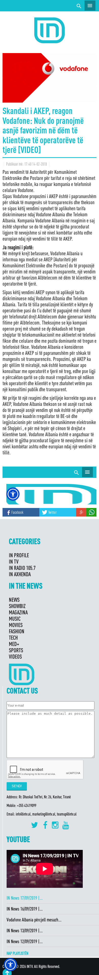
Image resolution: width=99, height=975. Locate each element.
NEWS (14, 599)
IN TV (14, 561)
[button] (10, 964)
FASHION (16, 631)
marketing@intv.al (43, 814)
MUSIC (15, 618)
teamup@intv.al (67, 814)
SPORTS (16, 650)
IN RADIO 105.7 (22, 568)
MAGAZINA (18, 612)
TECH (13, 637)
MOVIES (16, 625)
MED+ (14, 644)
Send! (17, 786)
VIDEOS (15, 656)
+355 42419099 (26, 805)
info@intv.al (23, 814)
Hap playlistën (17, 953)
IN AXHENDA (20, 574)
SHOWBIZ (17, 606)
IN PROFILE (19, 555)
